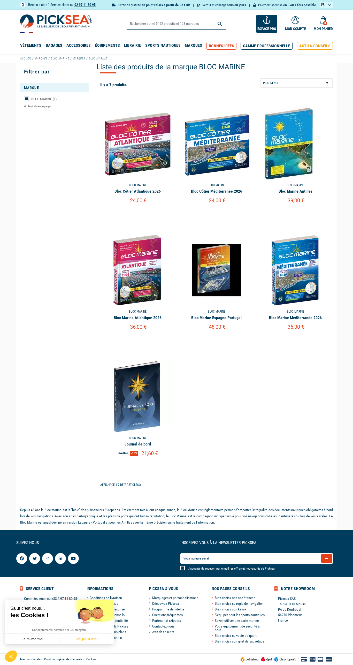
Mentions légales (31, 659)
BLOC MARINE (44, 99)
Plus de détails (137, 213)
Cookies (91, 659)
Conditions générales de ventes (64, 659)
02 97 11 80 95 (85, 5)
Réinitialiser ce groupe (39, 106)
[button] (221, 46)
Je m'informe (32, 639)
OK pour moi (86, 639)
